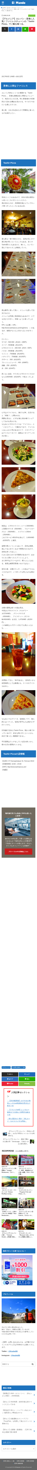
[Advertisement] (18, 52)
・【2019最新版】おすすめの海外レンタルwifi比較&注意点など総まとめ (19, 1103)
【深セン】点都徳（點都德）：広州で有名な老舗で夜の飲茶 (17, 1431)
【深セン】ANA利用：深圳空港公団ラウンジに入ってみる (17, 1403)
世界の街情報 (30, 1461)
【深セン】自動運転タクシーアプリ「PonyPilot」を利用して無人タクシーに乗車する (17, 1421)
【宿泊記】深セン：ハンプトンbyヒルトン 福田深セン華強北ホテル (17, 1411)
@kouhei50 (15, 1355)
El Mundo (18, 3)
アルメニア (7, 1067)
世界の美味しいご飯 (19, 1067)
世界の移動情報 (18, 1463)
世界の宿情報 (20, 1461)
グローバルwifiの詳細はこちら (18, 851)
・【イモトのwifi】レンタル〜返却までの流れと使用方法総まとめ (18, 1112)
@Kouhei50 (13, 1351)
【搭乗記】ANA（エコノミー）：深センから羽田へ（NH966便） (17, 1394)
